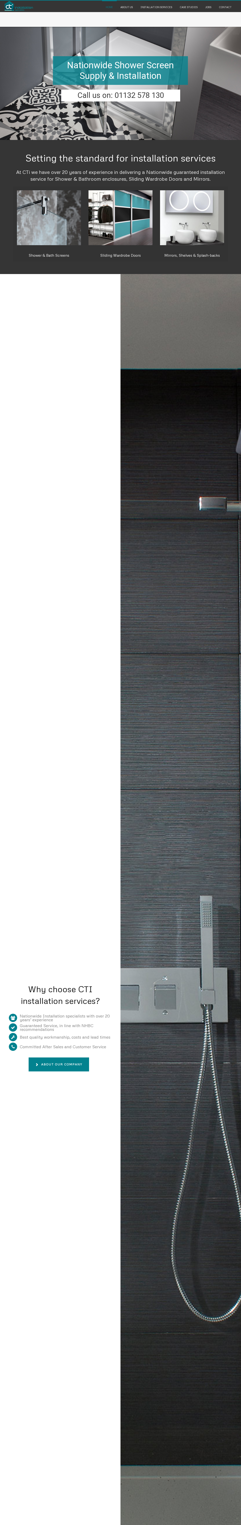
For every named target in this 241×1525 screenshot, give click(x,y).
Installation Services (156, 7)
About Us (126, 7)
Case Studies (189, 7)
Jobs (208, 7)
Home (109, 7)
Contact (225, 7)
